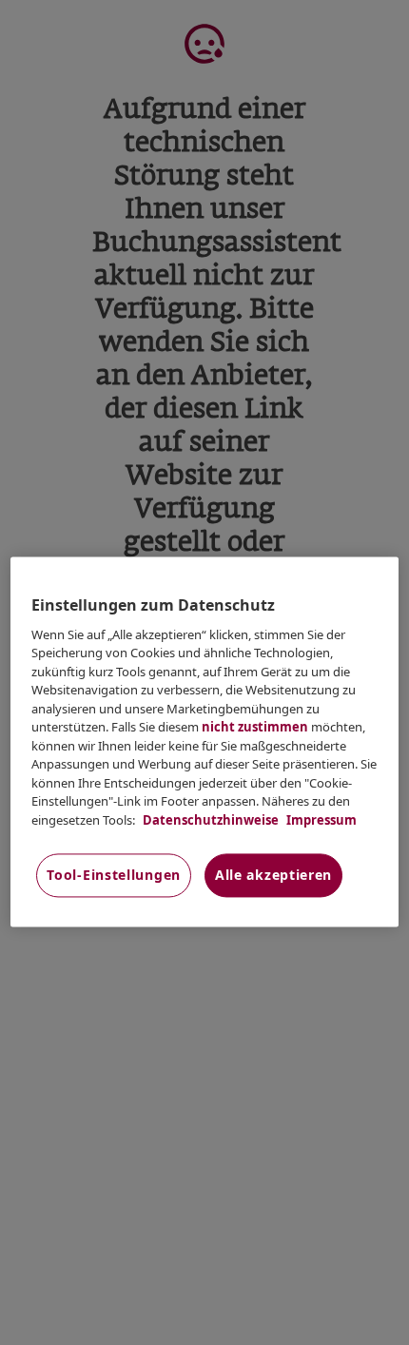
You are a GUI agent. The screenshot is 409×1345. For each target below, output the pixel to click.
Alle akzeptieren (273, 876)
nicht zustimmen (255, 727)
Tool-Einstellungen (114, 876)
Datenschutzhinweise (209, 819)
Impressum (320, 819)
